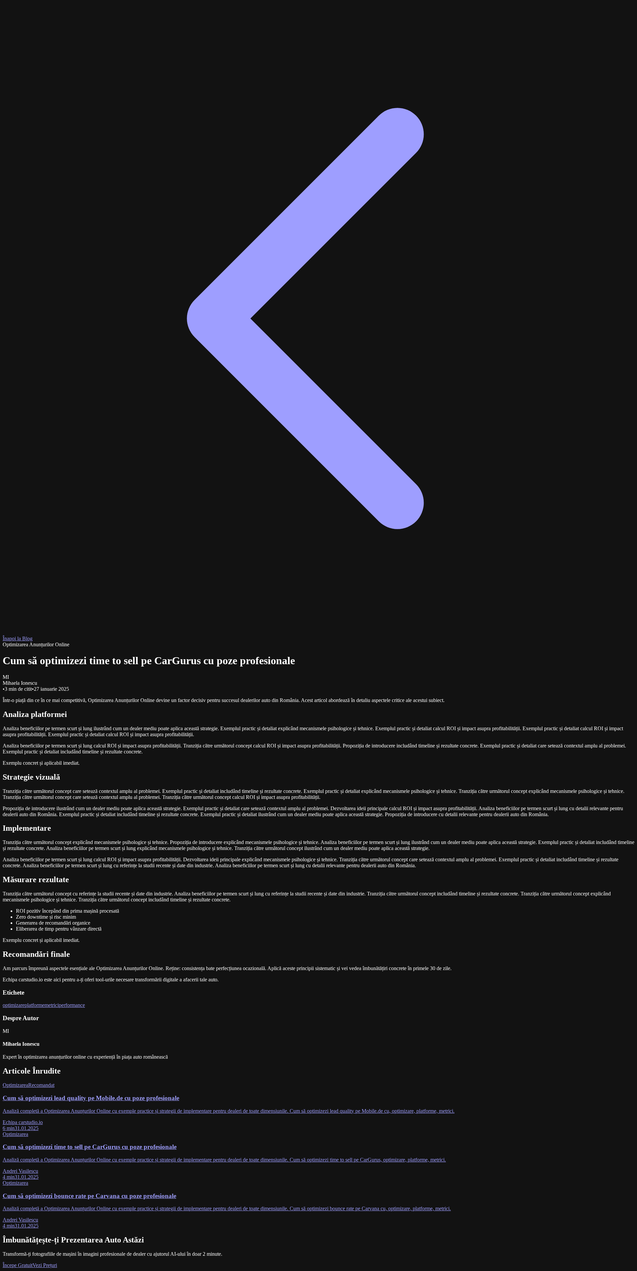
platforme (34, 1005)
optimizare (14, 1005)
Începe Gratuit (18, 1265)
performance (72, 1005)
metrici (51, 1005)
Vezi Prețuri (45, 1265)
